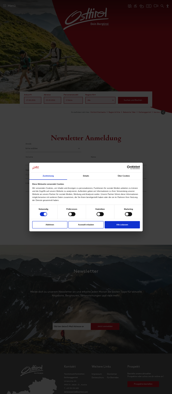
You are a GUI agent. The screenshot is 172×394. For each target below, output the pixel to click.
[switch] (71, 215)
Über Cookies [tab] (124, 176)
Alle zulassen (122, 225)
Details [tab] (86, 176)
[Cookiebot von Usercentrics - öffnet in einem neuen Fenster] (129, 167)
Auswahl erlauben (86, 225)
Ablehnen (50, 225)
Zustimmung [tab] (48, 176)
